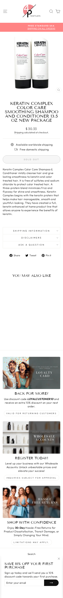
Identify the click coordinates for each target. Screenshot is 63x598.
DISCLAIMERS (31, 237)
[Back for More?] (31, 373)
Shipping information (31, 230)
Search (31, 554)
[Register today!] (31, 437)
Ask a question (31, 244)
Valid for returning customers (31, 413)
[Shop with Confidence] (31, 502)
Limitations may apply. (31, 542)
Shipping (18, 132)
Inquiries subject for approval (31, 478)
